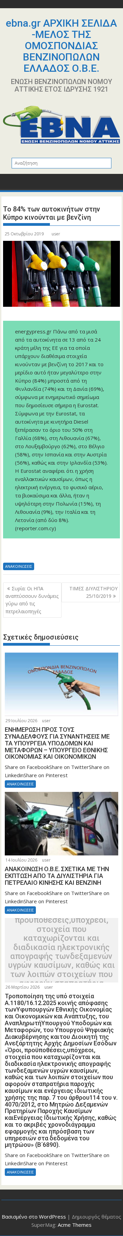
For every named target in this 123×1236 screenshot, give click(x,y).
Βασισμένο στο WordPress (34, 1216)
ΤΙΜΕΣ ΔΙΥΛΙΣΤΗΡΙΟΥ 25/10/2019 (93, 592)
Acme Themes (75, 1224)
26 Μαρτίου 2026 (22, 987)
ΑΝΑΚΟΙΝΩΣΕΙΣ (18, 566)
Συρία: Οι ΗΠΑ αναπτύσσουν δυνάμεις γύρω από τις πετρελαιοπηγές (31, 600)
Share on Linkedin (43, 553)
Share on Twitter (27, 553)
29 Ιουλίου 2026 (21, 721)
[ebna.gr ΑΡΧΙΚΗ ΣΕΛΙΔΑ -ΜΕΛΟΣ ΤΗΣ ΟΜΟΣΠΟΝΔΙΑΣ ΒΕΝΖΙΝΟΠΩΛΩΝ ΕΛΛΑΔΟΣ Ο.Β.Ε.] (10, 183)
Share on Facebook (10, 553)
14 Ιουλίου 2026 (21, 860)
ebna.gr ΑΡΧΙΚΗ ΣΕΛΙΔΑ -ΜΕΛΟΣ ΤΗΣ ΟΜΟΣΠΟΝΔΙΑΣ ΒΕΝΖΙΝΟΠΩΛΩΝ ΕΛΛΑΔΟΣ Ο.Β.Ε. (61, 45)
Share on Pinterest (60, 553)
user (56, 234)
